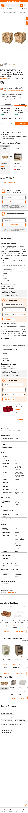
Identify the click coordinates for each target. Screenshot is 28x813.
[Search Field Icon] (21, 5)
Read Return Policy (8, 138)
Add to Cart (6, 631)
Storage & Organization (10, 12)
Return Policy (6, 280)
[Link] (18, 160)
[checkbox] (14, 148)
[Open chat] (27, 21)
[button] (14, 238)
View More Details (6, 99)
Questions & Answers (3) (17, 78)
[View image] (1, 64)
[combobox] (12, 5)
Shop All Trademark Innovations (10, 295)
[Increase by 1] (11, 123)
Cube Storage (21, 12)
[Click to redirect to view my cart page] (25, 5)
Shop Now (20, 419)
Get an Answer (14, 201)
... (1, 12)
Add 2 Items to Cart (9, 182)
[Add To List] (22, 71)
